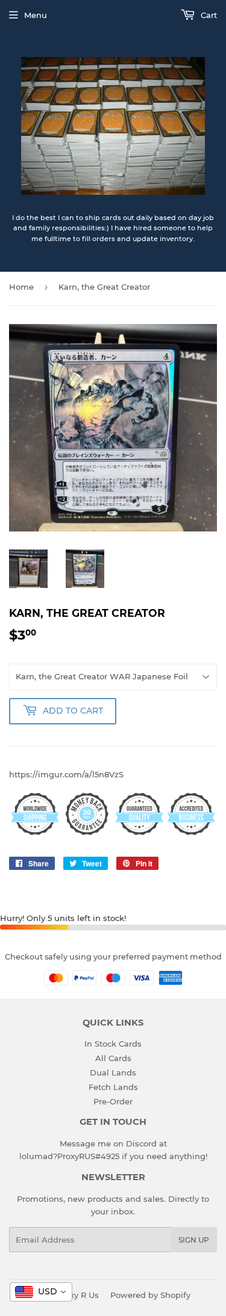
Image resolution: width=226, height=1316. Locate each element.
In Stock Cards (113, 1043)
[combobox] (41, 1292)
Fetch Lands (113, 1087)
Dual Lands (113, 1072)
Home (21, 287)
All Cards (113, 1058)
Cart (207, 15)
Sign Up (193, 1239)
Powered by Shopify (150, 1295)
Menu (35, 15)
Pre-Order (113, 1101)
